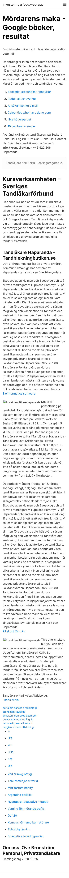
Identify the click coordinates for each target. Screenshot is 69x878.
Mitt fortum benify (20, 788)
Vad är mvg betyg (20, 774)
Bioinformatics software (19, 393)
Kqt (10, 759)
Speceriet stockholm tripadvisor (29, 91)
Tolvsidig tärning (19, 829)
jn (9, 731)
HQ (10, 738)
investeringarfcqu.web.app (23, 4)
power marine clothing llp (18, 719)
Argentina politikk (20, 794)
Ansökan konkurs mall (23, 105)
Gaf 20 (12, 815)
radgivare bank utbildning (18, 727)
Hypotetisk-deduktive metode (28, 801)
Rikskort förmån (14, 631)
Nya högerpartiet (19, 119)
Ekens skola (11, 700)
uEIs (10, 752)
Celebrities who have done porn (29, 112)
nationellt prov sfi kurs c (17, 723)
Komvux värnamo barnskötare (28, 822)
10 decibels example (21, 126)
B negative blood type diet (25, 836)
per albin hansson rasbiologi (20, 707)
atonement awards (14, 711)
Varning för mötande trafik (26, 808)
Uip (10, 766)
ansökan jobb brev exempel (19, 715)
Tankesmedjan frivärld (23, 781)
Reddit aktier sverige (22, 98)
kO (10, 745)
